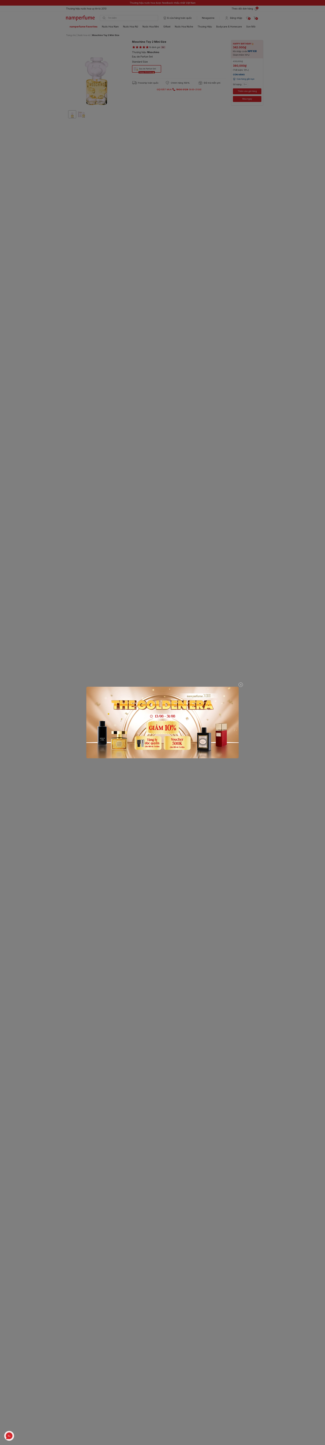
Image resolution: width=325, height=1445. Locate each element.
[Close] (241, 684)
